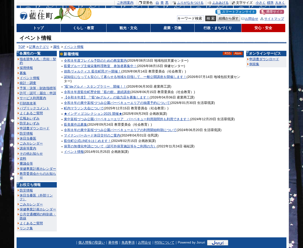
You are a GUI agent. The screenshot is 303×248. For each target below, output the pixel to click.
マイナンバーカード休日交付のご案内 (92, 135)
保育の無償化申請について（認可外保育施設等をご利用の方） (110, 146)
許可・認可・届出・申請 (38, 93)
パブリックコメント (34, 108)
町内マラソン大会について (84, 108)
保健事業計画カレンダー (38, 169)
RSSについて (164, 242)
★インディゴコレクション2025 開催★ (93, 113)
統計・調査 (28, 83)
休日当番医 (28, 138)
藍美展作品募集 (75, 124)
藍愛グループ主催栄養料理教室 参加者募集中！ (100, 66)
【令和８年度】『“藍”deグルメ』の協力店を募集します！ (107, 97)
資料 (23, 158)
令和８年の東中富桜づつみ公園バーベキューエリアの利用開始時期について (120, 130)
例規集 (254, 64)
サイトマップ (274, 19)
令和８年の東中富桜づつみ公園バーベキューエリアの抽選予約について (117, 103)
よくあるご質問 (31, 113)
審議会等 (26, 163)
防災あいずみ (30, 123)
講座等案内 (28, 148)
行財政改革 (28, 103)
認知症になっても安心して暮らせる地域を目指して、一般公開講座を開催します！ (125, 77)
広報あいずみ (30, 118)
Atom (238, 53)
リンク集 (26, 228)
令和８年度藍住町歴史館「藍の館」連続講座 (97, 92)
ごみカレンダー (31, 143)
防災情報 (26, 133)
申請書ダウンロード (34, 128)
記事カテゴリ (39, 47)
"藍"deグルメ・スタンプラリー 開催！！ (95, 86)
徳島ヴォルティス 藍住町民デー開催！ (92, 71)
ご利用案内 (125, 2)
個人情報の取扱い (91, 242)
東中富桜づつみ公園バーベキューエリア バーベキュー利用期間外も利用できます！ (127, 119)
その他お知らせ (31, 153)
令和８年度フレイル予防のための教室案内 (95, 60)
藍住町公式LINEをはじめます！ (87, 141)
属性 (56, 47)
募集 (23, 73)
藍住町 (35, 14)
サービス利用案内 (33, 98)
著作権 (113, 242)
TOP (21, 47)
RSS (228, 53)
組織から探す (229, 18)
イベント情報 (74, 47)
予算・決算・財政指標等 (38, 88)
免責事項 (128, 242)
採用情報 (26, 68)
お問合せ (251, 19)
